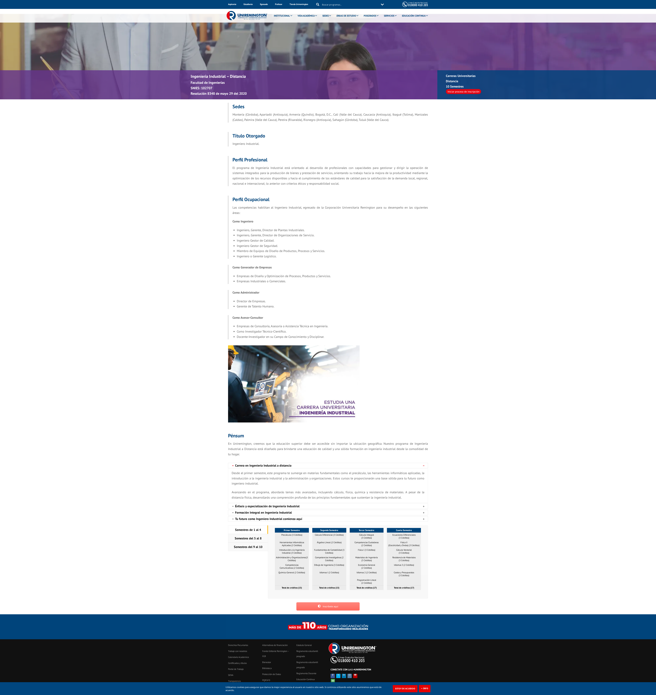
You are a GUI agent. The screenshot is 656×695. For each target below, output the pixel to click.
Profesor (278, 4)
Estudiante (248, 4)
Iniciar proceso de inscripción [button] (463, 91)
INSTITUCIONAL (282, 15)
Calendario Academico (238, 657)
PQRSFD (266, 680)
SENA (230, 675)
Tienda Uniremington (299, 4)
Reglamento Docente (306, 673)
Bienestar (266, 662)
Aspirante (232, 4)
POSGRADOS (370, 15)
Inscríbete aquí (330, 606)
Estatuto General (304, 645)
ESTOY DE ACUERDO (405, 688)
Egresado (264, 4)
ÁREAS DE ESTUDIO (346, 15)
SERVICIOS (389, 15)
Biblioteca (267, 668)
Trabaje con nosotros (237, 651)
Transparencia (234, 681)
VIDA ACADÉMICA (306, 15)
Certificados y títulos (237, 663)
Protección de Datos (271, 674)
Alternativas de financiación (275, 645)
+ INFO (424, 688)
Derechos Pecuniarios (238, 645)
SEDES (325, 15)
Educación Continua (305, 679)
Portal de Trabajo (236, 669)
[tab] (248, 529)
